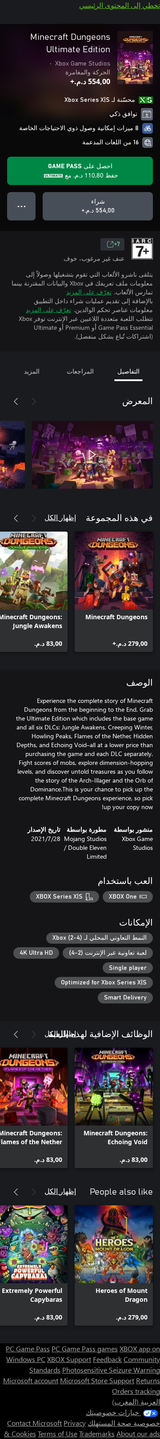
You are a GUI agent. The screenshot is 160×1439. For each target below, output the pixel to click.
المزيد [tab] (32, 371)
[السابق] (34, 401)
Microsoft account (30, 1380)
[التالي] (16, 401)
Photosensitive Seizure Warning (111, 1369)
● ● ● (21, 206)
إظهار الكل (60, 517)
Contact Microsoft (34, 1422)
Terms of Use (57, 1433)
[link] (114, 592)
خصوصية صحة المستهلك (124, 1422)
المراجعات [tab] (80, 371)
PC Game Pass (28, 1348)
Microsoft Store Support (97, 1380)
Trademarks (97, 1433)
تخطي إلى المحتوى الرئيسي (119, 5)
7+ (117, 244)
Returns (148, 1380)
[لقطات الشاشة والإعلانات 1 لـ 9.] (92, 454)
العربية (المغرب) (136, 1401)
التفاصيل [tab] (128, 371)
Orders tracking (136, 1391)
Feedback (107, 1359)
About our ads (138, 1433)
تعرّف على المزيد (89, 292)
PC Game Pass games (85, 1348)
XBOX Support (69, 1359)
